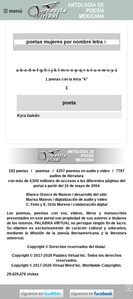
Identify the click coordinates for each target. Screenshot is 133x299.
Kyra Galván (28, 115)
